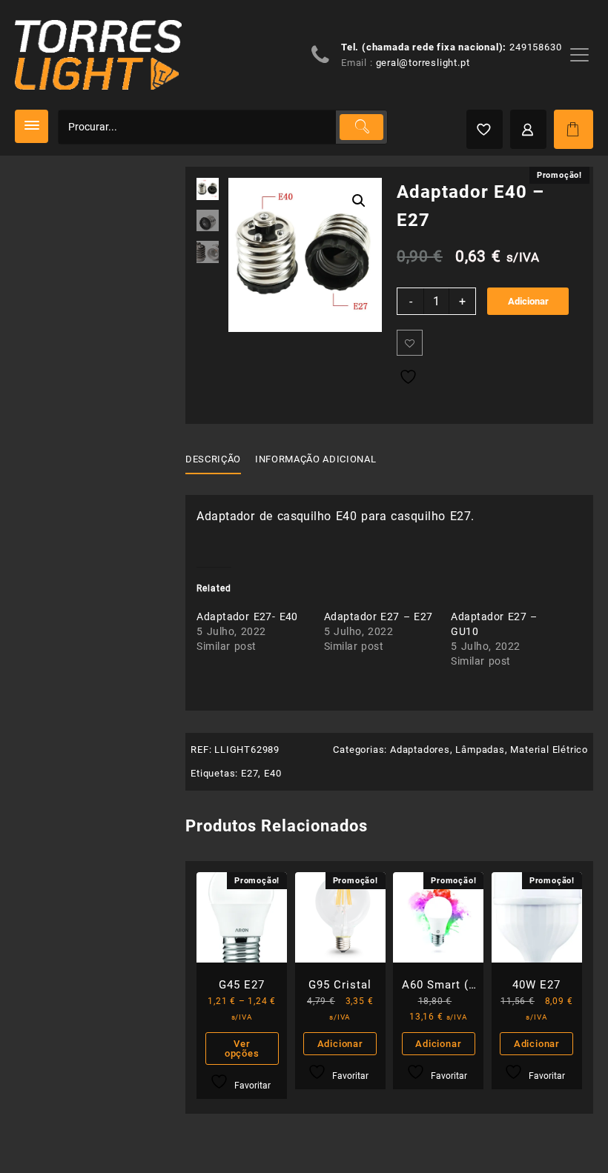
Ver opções (242, 1048)
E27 (249, 773)
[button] (359, 200)
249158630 (535, 47)
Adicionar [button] (340, 1043)
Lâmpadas (479, 749)
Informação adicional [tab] (315, 459)
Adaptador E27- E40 (247, 616)
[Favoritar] (410, 343)
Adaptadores (420, 749)
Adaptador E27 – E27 (378, 616)
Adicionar (528, 301)
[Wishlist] (484, 129)
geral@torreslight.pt (423, 62)
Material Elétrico (549, 749)
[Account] (528, 129)
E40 (272, 773)
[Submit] (361, 127)
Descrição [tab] (213, 459)
